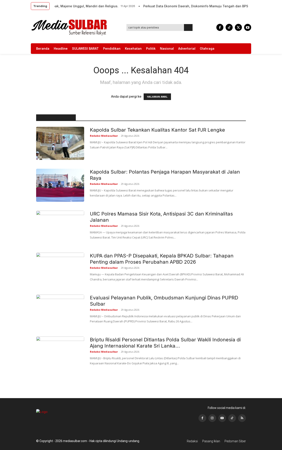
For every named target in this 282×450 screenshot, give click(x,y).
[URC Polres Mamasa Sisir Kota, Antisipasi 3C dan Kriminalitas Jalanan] (60, 227)
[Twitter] (238, 27)
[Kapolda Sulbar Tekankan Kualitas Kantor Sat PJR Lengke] (60, 143)
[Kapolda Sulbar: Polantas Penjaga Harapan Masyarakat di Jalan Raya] (60, 185)
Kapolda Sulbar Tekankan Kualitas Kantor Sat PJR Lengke (157, 130)
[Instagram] (212, 418)
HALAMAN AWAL (157, 96)
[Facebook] (219, 27)
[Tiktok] (232, 418)
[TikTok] (229, 27)
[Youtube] (247, 27)
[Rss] (242, 418)
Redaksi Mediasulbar (104, 135)
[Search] (188, 27)
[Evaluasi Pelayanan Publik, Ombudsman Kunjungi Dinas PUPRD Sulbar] (60, 311)
